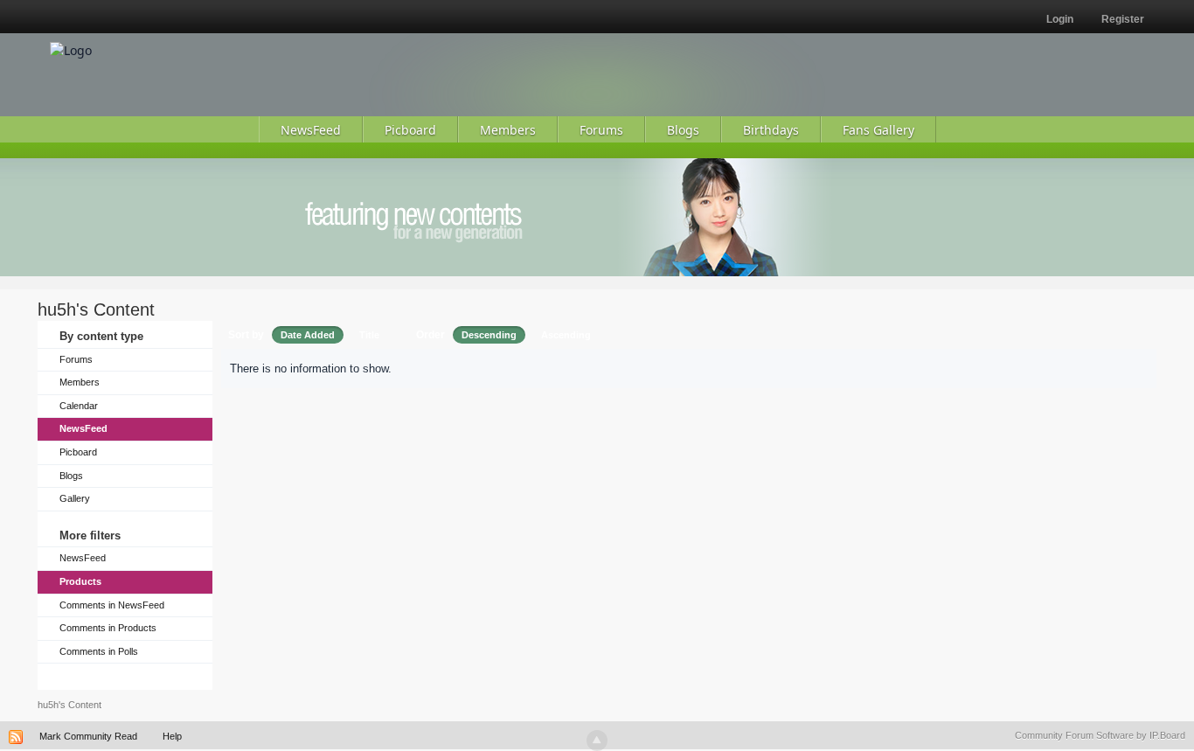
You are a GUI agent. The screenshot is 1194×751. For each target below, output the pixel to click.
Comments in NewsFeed (111, 605)
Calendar (78, 405)
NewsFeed (83, 428)
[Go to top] (597, 740)
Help (172, 736)
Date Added (308, 335)
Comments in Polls (98, 651)
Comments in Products (107, 627)
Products (80, 581)
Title (369, 335)
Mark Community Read (88, 736)
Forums (76, 359)
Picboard (78, 452)
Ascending (566, 335)
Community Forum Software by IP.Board (1100, 735)
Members (79, 382)
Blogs (71, 475)
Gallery (74, 498)
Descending (489, 335)
